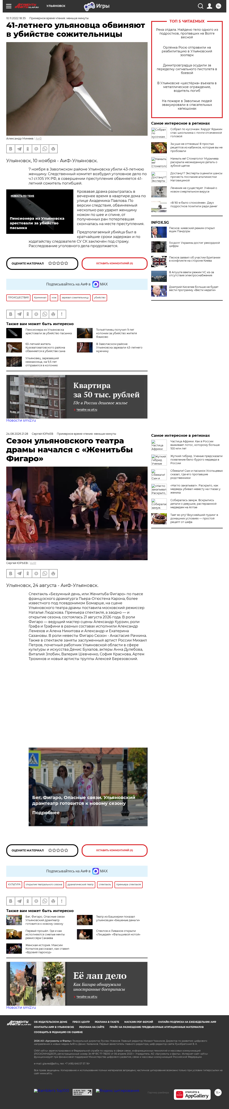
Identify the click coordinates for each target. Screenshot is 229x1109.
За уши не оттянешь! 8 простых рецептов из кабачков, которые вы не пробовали (196, 147)
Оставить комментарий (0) (114, 263)
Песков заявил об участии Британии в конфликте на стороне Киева (194, 259)
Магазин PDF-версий (138, 1022)
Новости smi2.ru (21, 420)
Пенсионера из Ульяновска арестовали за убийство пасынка (48, 331)
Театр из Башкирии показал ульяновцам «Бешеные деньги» (118, 918)
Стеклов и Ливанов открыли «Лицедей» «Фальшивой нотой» (118, 932)
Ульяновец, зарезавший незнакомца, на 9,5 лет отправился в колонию (42, 362)
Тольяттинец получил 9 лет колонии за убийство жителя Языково (116, 333)
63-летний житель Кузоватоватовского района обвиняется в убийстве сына (45, 347)
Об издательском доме (50, 1022)
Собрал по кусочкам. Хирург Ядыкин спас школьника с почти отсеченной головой (196, 132)
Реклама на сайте (91, 1027)
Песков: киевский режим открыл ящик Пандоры (192, 230)
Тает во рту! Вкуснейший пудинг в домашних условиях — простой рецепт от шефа (194, 518)
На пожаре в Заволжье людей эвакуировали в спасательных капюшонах (187, 105)
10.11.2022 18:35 (16, 18)
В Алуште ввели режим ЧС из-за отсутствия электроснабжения (191, 274)
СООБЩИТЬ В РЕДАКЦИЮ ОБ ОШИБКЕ (58, 1032)
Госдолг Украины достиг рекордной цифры (194, 244)
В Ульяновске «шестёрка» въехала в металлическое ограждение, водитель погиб (187, 87)
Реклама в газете (107, 1022)
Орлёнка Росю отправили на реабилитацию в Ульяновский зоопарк (187, 51)
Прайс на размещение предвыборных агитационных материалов (157, 1027)
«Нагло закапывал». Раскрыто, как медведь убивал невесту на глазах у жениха (195, 489)
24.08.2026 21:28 (17, 433)
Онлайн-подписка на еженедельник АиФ (187, 1022)
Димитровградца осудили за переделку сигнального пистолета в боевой (187, 69)
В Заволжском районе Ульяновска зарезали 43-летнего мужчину (119, 347)
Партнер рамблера (158, 1092)
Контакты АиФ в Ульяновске (54, 1027)
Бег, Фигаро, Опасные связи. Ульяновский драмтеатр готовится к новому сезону (83, 800)
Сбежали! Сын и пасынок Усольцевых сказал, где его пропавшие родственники (196, 474)
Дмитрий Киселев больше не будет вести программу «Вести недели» (193, 288)
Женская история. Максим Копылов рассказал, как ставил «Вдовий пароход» (47, 948)
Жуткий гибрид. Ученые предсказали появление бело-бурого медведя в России (196, 459)
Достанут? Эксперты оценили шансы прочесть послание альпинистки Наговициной (196, 177)
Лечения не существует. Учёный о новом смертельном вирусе (193, 189)
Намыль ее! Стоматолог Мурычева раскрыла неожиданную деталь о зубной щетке (194, 162)
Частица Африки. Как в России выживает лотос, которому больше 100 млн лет (195, 445)
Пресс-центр (81, 1022)
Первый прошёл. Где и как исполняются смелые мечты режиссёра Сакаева (45, 934)
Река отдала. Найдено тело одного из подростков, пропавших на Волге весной (187, 33)
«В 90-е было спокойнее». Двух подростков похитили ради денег (194, 204)
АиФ (39, 138)
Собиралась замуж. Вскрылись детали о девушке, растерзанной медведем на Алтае (193, 503)
